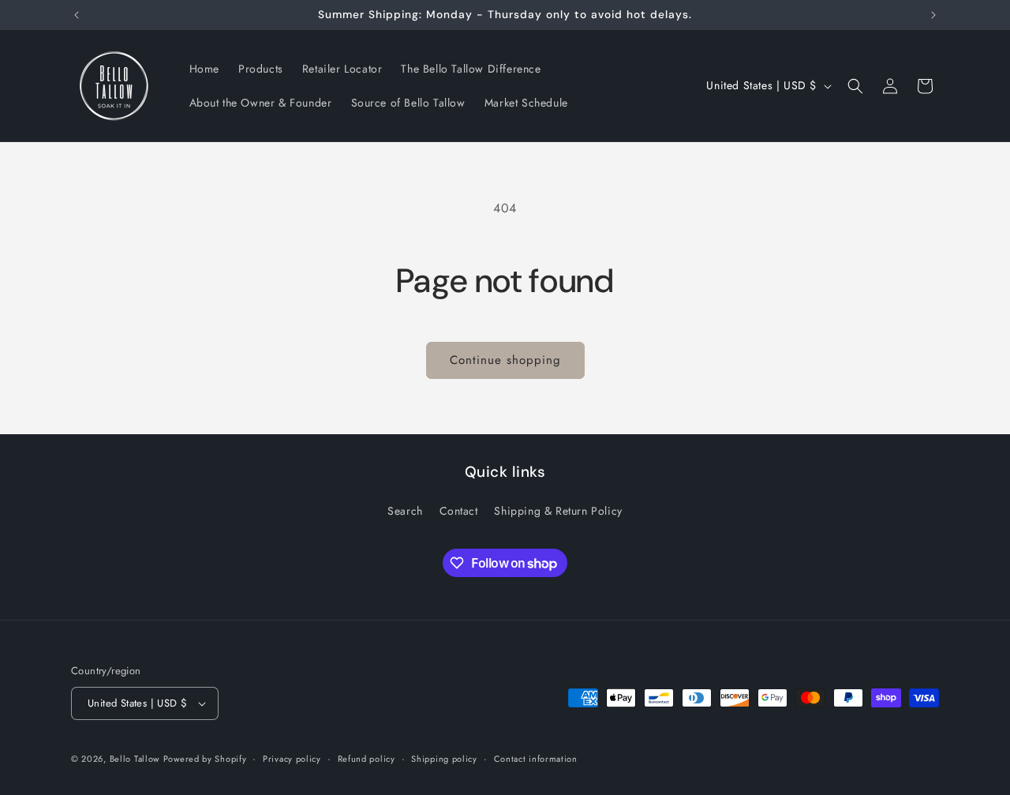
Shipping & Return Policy (558, 511)
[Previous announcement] (76, 15)
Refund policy (366, 758)
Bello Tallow (134, 758)
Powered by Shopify (205, 758)
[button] (855, 86)
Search (405, 511)
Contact (459, 511)
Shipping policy (444, 758)
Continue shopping (505, 360)
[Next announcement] (933, 15)
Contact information (536, 758)
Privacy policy (292, 758)
